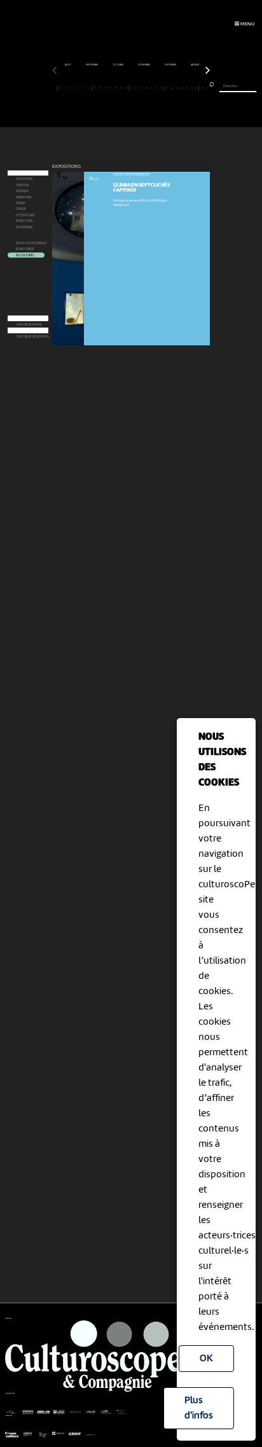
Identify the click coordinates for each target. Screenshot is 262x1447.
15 (126, 88)
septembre (92, 65)
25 (177, 88)
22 (161, 88)
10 (101, 88)
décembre (171, 65)
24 (171, 88)
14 (121, 88)
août (68, 65)
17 (136, 88)
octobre (118, 65)
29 (196, 88)
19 (146, 88)
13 (116, 88)
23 (166, 88)
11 (106, 88)
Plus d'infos (198, 1408)
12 (111, 88)
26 (182, 88)
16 (131, 88)
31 (207, 88)
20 (151, 88)
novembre (144, 65)
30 (202, 88)
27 (187, 88)
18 (141, 88)
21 (156, 88)
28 (192, 88)
